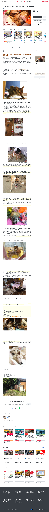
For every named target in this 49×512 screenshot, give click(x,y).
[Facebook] (34, 24)
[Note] (45, 24)
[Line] (41, 24)
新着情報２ (17, 316)
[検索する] (15, 1)
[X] (38, 24)
